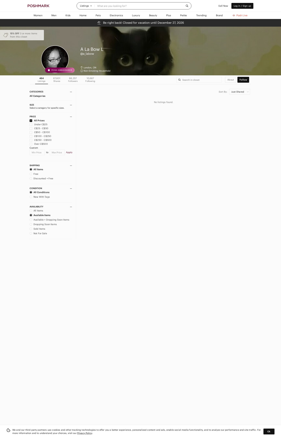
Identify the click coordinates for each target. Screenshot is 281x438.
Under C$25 (40, 124)
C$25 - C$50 (41, 128)
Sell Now (223, 5)
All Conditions (41, 192)
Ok (268, 431)
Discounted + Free (43, 178)
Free (35, 173)
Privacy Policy (84, 433)
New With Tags (41, 196)
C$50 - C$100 (42, 132)
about (230, 79)
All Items (38, 169)
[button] (86, 5)
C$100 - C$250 (42, 136)
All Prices (39, 120)
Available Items (41, 215)
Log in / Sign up (242, 5)
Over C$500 (41, 143)
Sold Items (39, 228)
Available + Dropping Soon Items (51, 219)
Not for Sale (40, 233)
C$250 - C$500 (43, 140)
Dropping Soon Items (45, 224)
